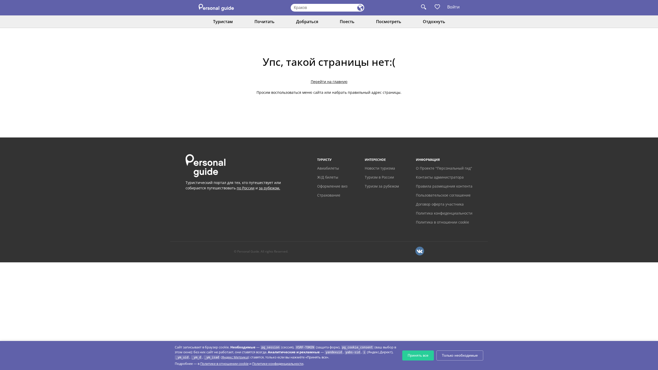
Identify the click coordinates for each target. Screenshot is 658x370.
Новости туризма (380, 168)
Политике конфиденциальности (277, 363)
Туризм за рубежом (382, 186)
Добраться (307, 21)
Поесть (347, 21)
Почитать (264, 21)
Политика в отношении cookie (442, 222)
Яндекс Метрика (235, 357)
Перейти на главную (329, 81)
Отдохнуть (434, 21)
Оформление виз (332, 186)
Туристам (223, 21)
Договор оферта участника (440, 204)
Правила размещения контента (444, 186)
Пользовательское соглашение (443, 195)
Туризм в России (379, 177)
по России (245, 188)
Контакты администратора (440, 177)
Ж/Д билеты (327, 177)
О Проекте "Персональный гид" (444, 168)
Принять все (418, 355)
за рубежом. (269, 188)
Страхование (328, 195)
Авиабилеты (328, 168)
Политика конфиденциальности (444, 213)
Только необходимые (460, 355)
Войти (453, 7)
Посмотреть (388, 21)
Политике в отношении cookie (224, 363)
